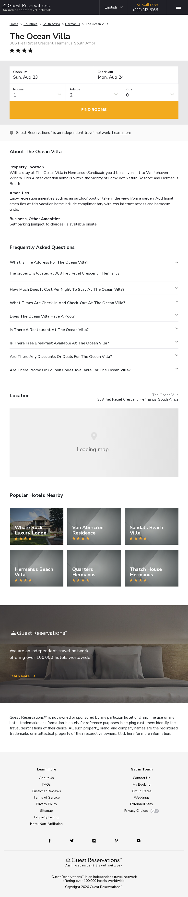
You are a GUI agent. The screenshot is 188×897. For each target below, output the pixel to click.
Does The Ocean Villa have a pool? (42, 316)
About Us (46, 778)
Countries (30, 24)
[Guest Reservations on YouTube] (136, 840)
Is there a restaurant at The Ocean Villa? (49, 329)
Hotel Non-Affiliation (46, 824)
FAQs (46, 784)
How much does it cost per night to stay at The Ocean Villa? (67, 289)
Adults (75, 89)
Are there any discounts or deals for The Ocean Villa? (61, 356)
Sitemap (46, 810)
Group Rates (142, 791)
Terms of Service (46, 797)
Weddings (142, 797)
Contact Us (141, 778)
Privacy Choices (136, 810)
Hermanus (72, 24)
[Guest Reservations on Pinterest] (117, 840)
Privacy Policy (46, 804)
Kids (129, 89)
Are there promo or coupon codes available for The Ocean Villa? (70, 370)
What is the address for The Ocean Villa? (49, 262)
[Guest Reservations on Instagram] (94, 840)
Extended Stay (141, 804)
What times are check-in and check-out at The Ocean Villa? (67, 303)
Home (14, 24)
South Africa (51, 24)
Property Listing (46, 817)
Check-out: (106, 72)
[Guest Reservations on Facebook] (52, 840)
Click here (126, 733)
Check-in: (20, 72)
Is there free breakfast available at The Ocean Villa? (59, 343)
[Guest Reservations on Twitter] (72, 840)
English (111, 7)
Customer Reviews (46, 791)
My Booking (142, 784)
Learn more (121, 132)
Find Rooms (94, 109)
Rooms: (18, 89)
